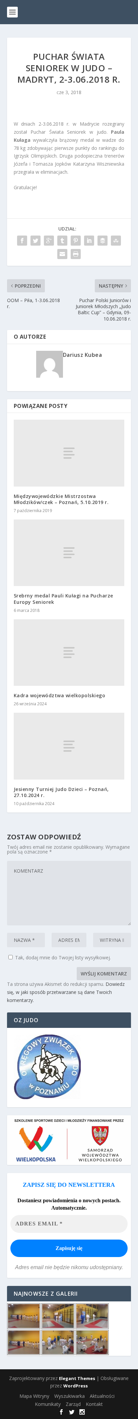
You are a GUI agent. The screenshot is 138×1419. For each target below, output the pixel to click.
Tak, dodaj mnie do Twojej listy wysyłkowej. (62, 957)
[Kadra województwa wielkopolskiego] (69, 652)
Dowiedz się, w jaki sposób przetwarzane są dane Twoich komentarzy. (66, 992)
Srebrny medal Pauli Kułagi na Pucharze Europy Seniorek (63, 598)
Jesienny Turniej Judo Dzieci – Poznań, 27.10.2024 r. (61, 792)
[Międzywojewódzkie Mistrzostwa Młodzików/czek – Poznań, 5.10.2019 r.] (69, 453)
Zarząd (73, 1404)
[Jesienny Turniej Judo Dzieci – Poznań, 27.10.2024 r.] (69, 746)
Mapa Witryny (34, 1396)
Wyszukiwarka (69, 1396)
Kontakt (94, 1404)
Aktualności (102, 1396)
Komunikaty (48, 1404)
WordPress (75, 1386)
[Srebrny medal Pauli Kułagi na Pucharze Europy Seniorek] (69, 552)
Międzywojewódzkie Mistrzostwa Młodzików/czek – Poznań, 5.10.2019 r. (61, 499)
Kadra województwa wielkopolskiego (60, 695)
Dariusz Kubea (82, 355)
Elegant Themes (77, 1378)
